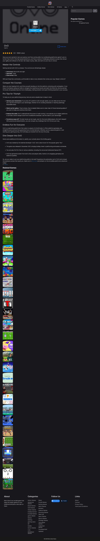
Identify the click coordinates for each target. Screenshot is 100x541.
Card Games (31, 507)
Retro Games (51, 7)
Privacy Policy (79, 504)
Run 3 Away (35, 329)
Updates (41, 531)
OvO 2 (35, 478)
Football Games (31, 7)
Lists (29, 530)
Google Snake (35, 382)
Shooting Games (43, 512)
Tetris (35, 275)
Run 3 (35, 425)
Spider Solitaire (35, 297)
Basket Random (35, 435)
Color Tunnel (35, 190)
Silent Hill (41, 514)
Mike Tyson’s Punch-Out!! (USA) (35, 180)
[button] (72, 7)
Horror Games (32, 528)
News (40, 500)
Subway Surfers (35, 254)
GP (28, 524)
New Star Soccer (35, 244)
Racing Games (43, 504)
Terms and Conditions (81, 506)
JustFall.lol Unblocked (35, 371)
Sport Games (42, 516)
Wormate (34, 161)
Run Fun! (35, 265)
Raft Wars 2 (35, 212)
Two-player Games (42, 523)
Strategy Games (43, 520)
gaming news (31, 522)
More (66, 7)
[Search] (95, 10)
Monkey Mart (35, 201)
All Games (59, 7)
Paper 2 (35, 350)
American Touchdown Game (35, 414)
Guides (30, 526)
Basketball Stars (35, 222)
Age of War (35, 488)
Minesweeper (35, 286)
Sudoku (35, 403)
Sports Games (43, 518)
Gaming (30, 520)
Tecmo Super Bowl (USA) (35, 339)
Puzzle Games (43, 502)
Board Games (32, 505)
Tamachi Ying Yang (35, 457)
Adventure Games (31, 503)
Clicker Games (32, 509)
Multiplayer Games (31, 532)
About (77, 500)
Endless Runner (41, 7)
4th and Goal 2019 (35, 467)
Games (6, 164)
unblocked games (41, 526)
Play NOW (33, 30)
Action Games (32, 500)
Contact (77, 502)
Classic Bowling (35, 318)
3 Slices (35, 307)
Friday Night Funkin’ (35, 233)
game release (31, 516)
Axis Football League (35, 393)
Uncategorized (43, 529)
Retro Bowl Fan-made (35, 446)
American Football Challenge (35, 361)
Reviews (41, 508)
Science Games (43, 510)
